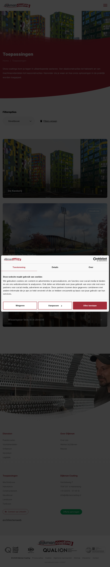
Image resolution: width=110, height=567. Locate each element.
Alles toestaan (90, 305)
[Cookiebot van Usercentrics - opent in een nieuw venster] (95, 259)
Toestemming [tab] (19, 267)
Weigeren (20, 305)
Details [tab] (55, 267)
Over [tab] (91, 267)
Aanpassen (53, 305)
